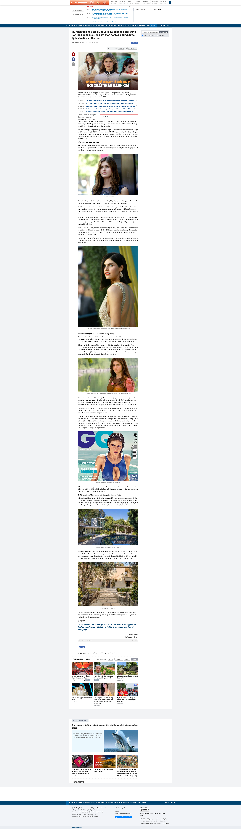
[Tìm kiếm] (163, 32)
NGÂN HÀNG (104, 25)
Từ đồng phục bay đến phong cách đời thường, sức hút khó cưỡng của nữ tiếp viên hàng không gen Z (103, 700)
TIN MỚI (105, 116)
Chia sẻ (135, 42)
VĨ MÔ (129, 25)
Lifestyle (95, 42)
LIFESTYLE (153, 25)
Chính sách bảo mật (77, 827)
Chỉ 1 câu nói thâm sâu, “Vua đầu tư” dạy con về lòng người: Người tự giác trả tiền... (110, 103)
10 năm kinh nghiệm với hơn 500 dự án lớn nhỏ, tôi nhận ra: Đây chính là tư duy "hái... (110, 106)
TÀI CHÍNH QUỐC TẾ (122, 25)
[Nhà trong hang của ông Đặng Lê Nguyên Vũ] (127, 668)
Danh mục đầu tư (79, 14)
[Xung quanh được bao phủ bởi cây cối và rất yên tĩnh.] (108, 527)
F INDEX (168, 25)
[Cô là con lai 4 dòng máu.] (108, 174)
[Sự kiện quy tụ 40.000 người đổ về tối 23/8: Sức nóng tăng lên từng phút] (127, 689)
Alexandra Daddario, (91, 653)
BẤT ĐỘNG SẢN (87, 25)
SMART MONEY (112, 25)
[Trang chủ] (67, 25)
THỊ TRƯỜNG (142, 25)
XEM (134, 659)
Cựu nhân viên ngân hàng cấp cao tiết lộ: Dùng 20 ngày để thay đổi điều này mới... (110, 111)
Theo (108, 641)
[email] (73, 64)
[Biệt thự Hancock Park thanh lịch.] (108, 584)
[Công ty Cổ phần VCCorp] (154, 809)
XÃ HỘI (71, 25)
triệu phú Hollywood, (103, 653)
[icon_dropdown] (170, 2)
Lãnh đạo (161, 35)
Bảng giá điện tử (78, 10)
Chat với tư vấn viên (124, 817)
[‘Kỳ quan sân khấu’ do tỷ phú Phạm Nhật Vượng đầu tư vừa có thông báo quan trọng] (82, 668)
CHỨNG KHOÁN (78, 25)
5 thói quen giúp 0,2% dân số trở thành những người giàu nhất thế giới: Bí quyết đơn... (111, 101)
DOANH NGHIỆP (96, 25)
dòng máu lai (113, 653)
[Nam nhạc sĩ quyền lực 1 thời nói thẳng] (82, 689)
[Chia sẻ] (73, 59)
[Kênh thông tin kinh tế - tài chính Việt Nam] (89, 2)
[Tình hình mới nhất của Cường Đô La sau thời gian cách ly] (104, 668)
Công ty (146, 35)
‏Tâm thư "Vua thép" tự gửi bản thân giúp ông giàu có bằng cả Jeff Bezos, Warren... (110, 109)
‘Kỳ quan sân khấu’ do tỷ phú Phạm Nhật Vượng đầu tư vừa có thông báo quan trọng (82, 678)
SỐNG (148, 25)
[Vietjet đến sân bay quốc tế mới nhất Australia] (104, 761)
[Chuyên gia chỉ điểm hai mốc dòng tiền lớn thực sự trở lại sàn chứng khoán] (121, 741)
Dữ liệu (163, 25)
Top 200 (172, 803)
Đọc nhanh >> (128, 7)
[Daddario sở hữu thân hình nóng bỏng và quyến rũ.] (108, 456)
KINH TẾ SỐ (135, 25)
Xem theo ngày (101, 659)
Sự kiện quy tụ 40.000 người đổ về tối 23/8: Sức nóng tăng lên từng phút (127, 699)
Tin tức (153, 35)
